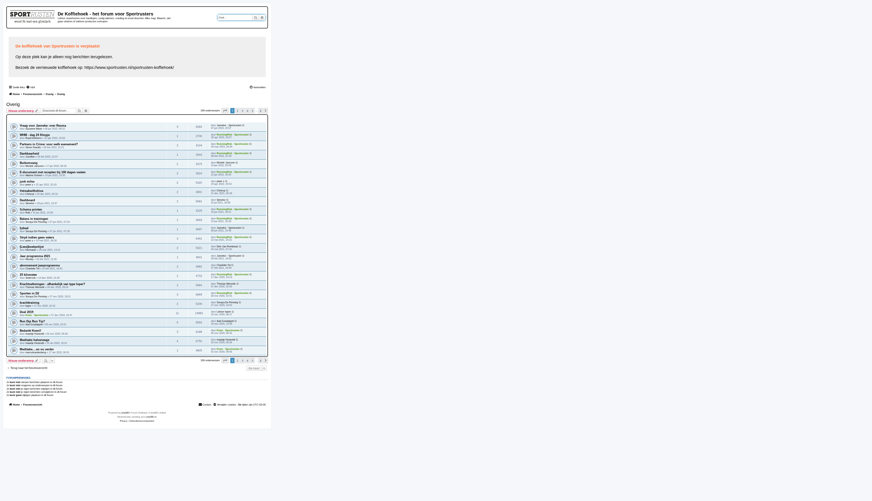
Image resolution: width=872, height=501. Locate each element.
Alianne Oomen (33, 175)
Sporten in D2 (29, 293)
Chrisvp (29, 194)
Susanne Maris (33, 128)
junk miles (27, 181)
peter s (29, 184)
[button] (225, 110)
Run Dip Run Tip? (32, 321)
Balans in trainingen (34, 218)
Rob (27, 212)
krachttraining (29, 302)
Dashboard (27, 200)
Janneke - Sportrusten (229, 125)
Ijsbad (24, 228)
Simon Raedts (33, 147)
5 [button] (252, 111)
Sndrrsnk (30, 277)
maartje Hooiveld (34, 333)
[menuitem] (30, 87)
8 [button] (260, 111)
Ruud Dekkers (33, 138)
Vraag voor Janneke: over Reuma (43, 125)
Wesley (29, 259)
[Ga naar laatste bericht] (243, 125)
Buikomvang (28, 163)
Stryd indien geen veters (37, 237)
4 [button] (247, 111)
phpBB (125, 412)
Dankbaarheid (29, 153)
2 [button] (237, 111)
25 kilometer (28, 274)
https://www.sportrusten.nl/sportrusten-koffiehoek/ (129, 67)
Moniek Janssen (34, 166)
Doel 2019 (26, 312)
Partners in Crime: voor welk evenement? (49, 144)
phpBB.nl (151, 417)
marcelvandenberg (35, 352)
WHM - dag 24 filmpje (35, 135)
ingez (28, 305)
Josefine (30, 156)
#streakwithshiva (31, 191)
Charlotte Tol (32, 268)
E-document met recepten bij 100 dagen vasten (53, 172)
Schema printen (31, 209)
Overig (13, 104)
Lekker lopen (224, 311)
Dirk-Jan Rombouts (227, 246)
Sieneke (29, 203)
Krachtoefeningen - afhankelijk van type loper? (52, 284)
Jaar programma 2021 (35, 256)
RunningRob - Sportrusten (233, 134)
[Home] (33, 16)
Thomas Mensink (35, 287)
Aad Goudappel (33, 324)
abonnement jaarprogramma (40, 265)
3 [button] (242, 111)
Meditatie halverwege (34, 340)
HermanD (30, 249)
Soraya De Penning (36, 221)
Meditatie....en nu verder (37, 349)
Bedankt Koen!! (30, 330)
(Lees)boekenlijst (32, 246)
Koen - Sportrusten (36, 315)
